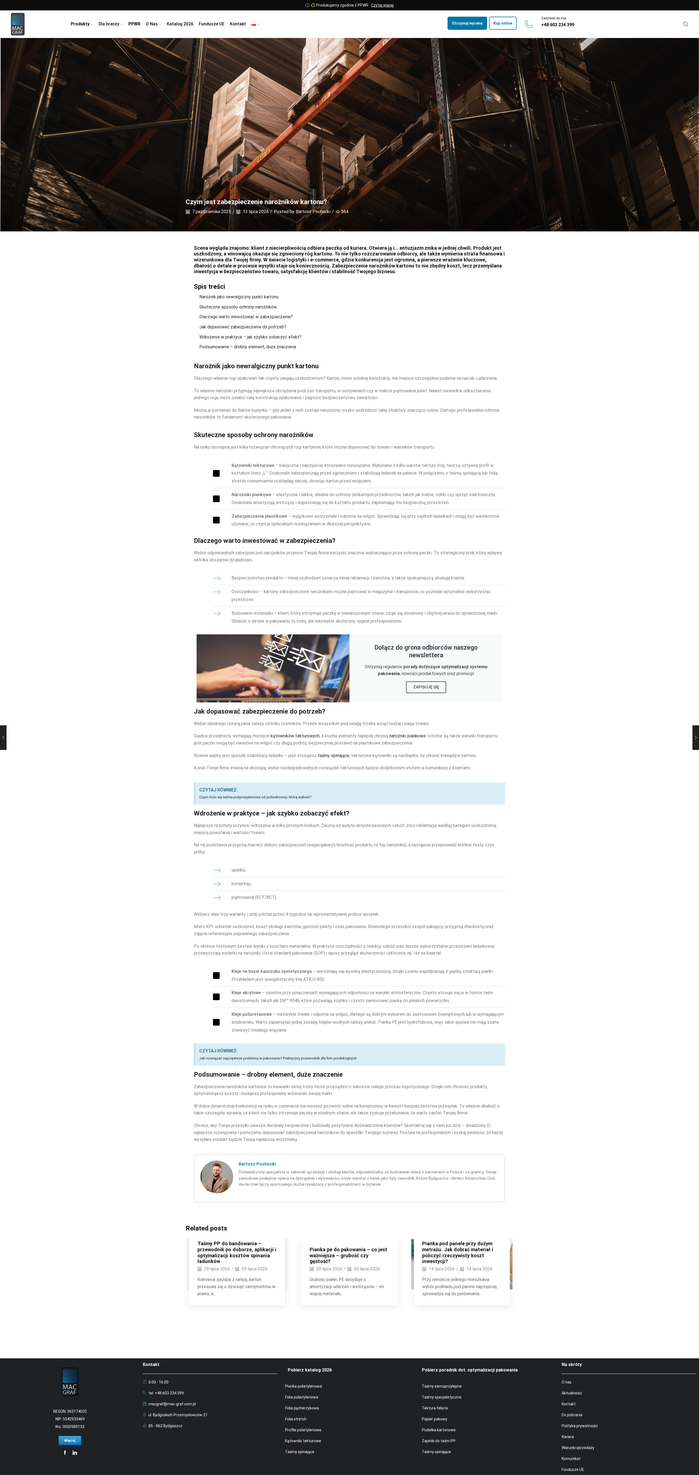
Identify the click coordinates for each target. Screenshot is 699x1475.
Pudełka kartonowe (439, 1430)
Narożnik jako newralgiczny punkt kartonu (239, 296)
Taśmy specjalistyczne (441, 1397)
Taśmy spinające (299, 1452)
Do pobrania (572, 1415)
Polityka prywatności (580, 1426)
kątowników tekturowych (295, 735)
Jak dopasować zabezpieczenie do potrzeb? (242, 326)
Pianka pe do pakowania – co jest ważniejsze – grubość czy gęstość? (348, 1255)
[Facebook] (65, 1452)
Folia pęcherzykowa (302, 1408)
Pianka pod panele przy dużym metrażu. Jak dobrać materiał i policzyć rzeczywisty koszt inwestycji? (457, 1252)
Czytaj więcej (382, 5)
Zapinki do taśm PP (438, 1441)
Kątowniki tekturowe (303, 1441)
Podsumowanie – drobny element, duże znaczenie (247, 346)
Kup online (502, 23)
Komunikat (571, 1458)
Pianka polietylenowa (303, 1386)
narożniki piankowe (407, 735)
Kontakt (238, 24)
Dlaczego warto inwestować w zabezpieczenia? (246, 316)
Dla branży (109, 24)
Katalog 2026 (180, 24)
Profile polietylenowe (303, 1430)
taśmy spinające (333, 755)
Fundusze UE (211, 24)
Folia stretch (296, 1419)
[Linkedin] (75, 1452)
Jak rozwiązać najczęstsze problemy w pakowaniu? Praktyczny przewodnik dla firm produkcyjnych (278, 1058)
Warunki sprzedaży (578, 1447)
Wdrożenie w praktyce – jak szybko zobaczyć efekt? (250, 337)
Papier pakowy (434, 1419)
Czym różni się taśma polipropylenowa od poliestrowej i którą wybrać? (255, 797)
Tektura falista (435, 1408)
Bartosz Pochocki (313, 211)
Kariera (568, 1437)
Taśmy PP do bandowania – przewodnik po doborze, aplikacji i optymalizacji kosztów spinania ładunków (236, 1252)
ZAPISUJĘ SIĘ (426, 687)
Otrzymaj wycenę (467, 23)
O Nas (152, 24)
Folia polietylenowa (301, 1397)
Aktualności (572, 1393)
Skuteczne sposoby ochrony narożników (238, 307)
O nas (566, 1382)
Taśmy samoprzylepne (442, 1386)
